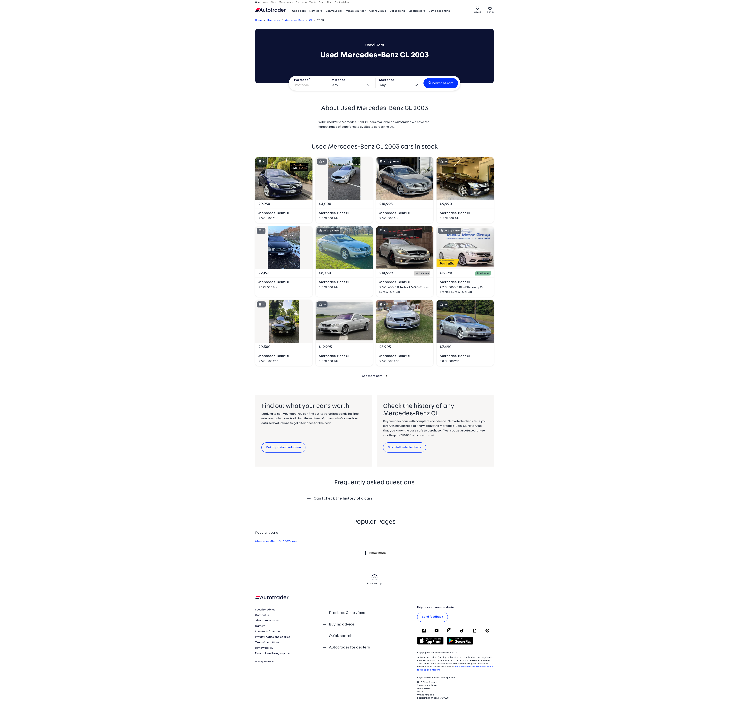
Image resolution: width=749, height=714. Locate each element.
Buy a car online (439, 11)
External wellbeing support (272, 653)
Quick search (340, 636)
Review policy (264, 648)
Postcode (301, 80)
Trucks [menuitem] (312, 2)
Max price (386, 80)
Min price (338, 80)
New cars (315, 11)
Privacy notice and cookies (272, 637)
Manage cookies (264, 662)
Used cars (299, 11)
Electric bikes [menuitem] (342, 2)
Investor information (268, 631)
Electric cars (416, 11)
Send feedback (432, 616)
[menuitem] (299, 11)
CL (310, 20)
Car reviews (377, 11)
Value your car (356, 11)
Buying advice (342, 624)
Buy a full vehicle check (404, 447)
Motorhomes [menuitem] (286, 2)
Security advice (265, 609)
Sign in (490, 12)
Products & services (347, 613)
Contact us (262, 615)
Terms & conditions (267, 642)
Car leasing (397, 11)
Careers (260, 626)
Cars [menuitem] (257, 2)
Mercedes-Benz (294, 20)
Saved (477, 12)
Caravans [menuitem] (301, 2)
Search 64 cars (442, 83)
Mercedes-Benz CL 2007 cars (276, 541)
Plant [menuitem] (329, 2)
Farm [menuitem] (321, 2)
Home (258, 20)
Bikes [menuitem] (273, 2)
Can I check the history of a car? (343, 499)
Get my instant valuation (283, 447)
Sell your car (334, 11)
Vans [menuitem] (265, 2)
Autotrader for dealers (349, 647)
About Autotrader (267, 620)
